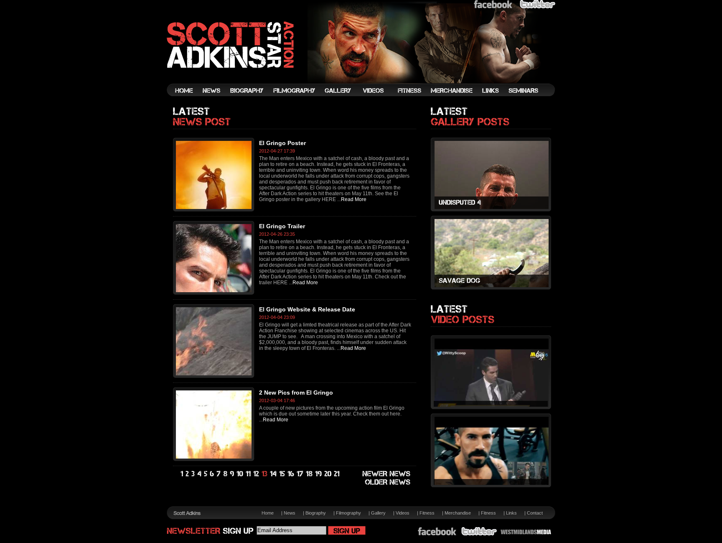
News (289, 512)
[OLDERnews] (388, 482)
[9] (232, 474)
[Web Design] (526, 532)
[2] (187, 474)
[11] (248, 474)
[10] (240, 474)
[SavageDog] (492, 281)
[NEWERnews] (387, 474)
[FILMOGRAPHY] (294, 88)
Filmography (348, 512)
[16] (291, 474)
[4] (200, 474)
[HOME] (184, 88)
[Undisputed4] (492, 202)
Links (511, 512)
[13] (265, 474)
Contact (535, 512)
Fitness (427, 512)
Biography (315, 512)
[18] (309, 474)
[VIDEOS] (373, 88)
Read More (353, 199)
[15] (282, 474)
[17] (300, 474)
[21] (337, 474)
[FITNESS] (409, 88)
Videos (402, 512)
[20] (328, 474)
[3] (193, 474)
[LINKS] (490, 88)
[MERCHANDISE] (452, 88)
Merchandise (458, 512)
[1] (182, 474)
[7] (219, 474)
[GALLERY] (338, 88)
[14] (273, 474)
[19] (318, 474)
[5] (206, 474)
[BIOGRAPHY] (247, 88)
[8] (226, 474)
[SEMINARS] (523, 88)
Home (268, 512)
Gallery (378, 512)
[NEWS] (212, 88)
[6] (212, 474)
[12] (256, 474)
